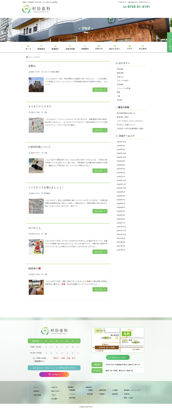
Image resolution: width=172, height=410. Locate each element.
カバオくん (34, 227)
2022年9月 (121, 192)
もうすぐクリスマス (39, 106)
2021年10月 (121, 234)
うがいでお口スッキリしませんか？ (130, 121)
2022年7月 (121, 199)
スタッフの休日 (49, 72)
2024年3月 (121, 149)
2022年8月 (121, 196)
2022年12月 (121, 180)
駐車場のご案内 (123, 117)
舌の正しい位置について (126, 124)
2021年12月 (121, 226)
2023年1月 (121, 176)
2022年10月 (121, 188)
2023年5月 (121, 161)
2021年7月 (121, 246)
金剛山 (32, 65)
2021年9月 (121, 238)
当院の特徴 (70, 49)
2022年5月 (121, 207)
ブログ (129, 49)
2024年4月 (121, 145)
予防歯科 (47, 193)
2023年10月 (121, 157)
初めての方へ (114, 49)
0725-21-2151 (136, 7)
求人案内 (143, 49)
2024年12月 (121, 142)
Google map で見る (119, 357)
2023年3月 (121, 169)
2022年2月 (121, 219)
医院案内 (41, 49)
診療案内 (85, 49)
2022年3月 (121, 215)
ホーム (28, 49)
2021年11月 (121, 230)
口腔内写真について (39, 146)
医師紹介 (55, 49)
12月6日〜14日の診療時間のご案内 (130, 128)
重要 (57, 72)
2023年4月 (121, 165)
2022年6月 (121, 203)
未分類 (119, 100)
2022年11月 (121, 184)
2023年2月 (121, 172)
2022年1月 (121, 223)
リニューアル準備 (123, 88)
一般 (45, 112)
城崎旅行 (33, 268)
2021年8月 (121, 242)
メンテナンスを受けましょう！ (46, 187)
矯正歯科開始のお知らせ (126, 113)
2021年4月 (121, 250)
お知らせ (99, 49)
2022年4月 (121, 211)
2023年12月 (121, 153)
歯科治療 (120, 73)
